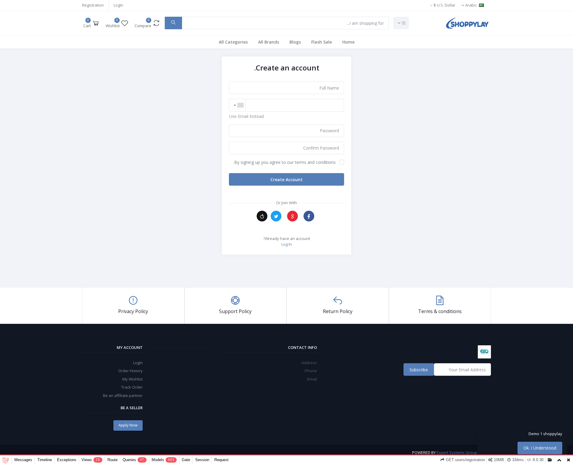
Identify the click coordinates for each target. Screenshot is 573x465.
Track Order (132, 387)
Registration (93, 5)
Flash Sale (321, 42)
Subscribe (418, 369)
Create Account (286, 179)
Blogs (295, 42)
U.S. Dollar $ (444, 5)
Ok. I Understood (539, 448)
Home (348, 42)
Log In (286, 244)
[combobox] (238, 105)
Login (118, 5)
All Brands (268, 42)
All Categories (233, 42)
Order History (130, 370)
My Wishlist (132, 379)
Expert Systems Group (457, 452)
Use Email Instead (246, 116)
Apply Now (128, 425)
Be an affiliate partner (123, 395)
